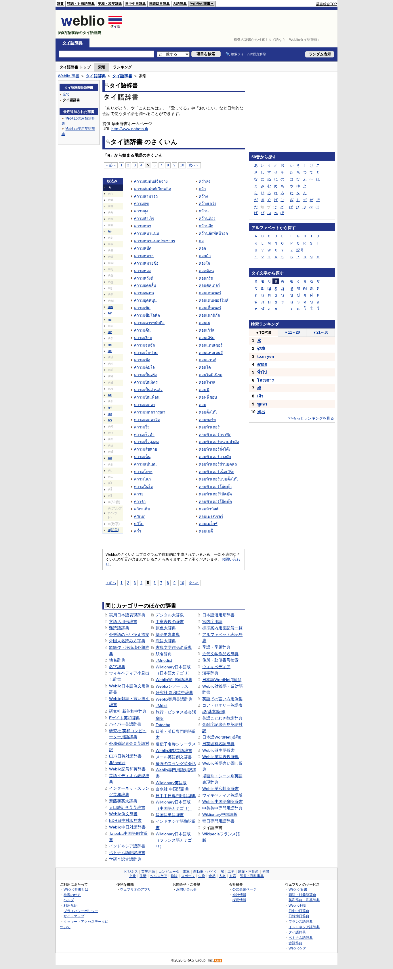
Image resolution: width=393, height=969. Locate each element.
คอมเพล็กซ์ (208, 524)
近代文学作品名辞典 (220, 653)
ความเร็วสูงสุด (146, 442)
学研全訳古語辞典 (125, 859)
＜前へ (111, 165)
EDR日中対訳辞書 (125, 820)
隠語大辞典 (166, 641)
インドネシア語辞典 (304, 927)
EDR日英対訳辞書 (125, 756)
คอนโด (205, 367)
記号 (300, 250)
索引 (102, 67)
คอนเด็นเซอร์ (210, 308)
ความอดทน (144, 293)
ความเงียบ (143, 338)
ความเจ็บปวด (146, 353)
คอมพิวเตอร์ (209, 427)
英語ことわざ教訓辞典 (222, 718)
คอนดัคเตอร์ (209, 285)
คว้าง (203, 196)
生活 (143, 876)
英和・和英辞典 (110, 3)
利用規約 (70, 905)
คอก (202, 248)
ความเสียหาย (145, 449)
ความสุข (141, 203)
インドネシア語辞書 (127, 846)
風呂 (261, 411)
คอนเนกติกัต (209, 315)
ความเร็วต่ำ (144, 434)
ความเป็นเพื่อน (146, 397)
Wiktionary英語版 (171, 782)
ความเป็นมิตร (146, 382)
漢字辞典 (210, 673)
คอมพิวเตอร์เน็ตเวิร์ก (216, 472)
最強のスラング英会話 (176, 763)
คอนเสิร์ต (207, 338)
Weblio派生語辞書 (218, 750)
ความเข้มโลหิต (147, 315)
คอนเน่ (204, 323)
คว (110, 420)
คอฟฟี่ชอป (208, 397)
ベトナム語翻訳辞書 (127, 852)
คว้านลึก (206, 226)
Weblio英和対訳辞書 (220, 788)
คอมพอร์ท (207, 420)
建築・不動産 (248, 871)
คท (110, 332)
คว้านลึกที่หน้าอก (213, 233)
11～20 (292, 332)
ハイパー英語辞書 (125, 724)
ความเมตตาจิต (147, 420)
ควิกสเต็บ (142, 509)
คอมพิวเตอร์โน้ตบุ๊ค (215, 494)
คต (110, 320)
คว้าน (204, 211)
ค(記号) (113, 530)
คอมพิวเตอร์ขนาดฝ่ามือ (219, 442)
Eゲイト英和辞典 (124, 718)
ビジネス (131, 871)
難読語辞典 (119, 628)
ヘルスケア (158, 876)
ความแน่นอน (145, 464)
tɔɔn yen (265, 356)
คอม (202, 405)
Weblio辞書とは (76, 889)
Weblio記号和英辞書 (127, 769)
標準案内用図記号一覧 (222, 628)
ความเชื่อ (142, 360)
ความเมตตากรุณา (149, 412)
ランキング (122, 67)
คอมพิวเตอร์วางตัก (215, 457)
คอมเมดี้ (206, 531)
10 (182, 165)
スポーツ (188, 876)
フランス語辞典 (301, 921)
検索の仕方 (72, 895)
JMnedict (117, 762)
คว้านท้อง (207, 218)
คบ (110, 351)
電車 (186, 871)
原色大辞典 (166, 628)
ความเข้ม (142, 308)
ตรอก (262, 364)
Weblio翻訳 (297, 905)
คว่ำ (137, 531)
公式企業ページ (244, 889)
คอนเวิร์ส (206, 330)
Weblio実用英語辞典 (174, 699)
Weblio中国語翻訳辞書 (222, 801)
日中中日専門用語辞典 (176, 795)
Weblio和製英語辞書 (174, 750)
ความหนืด (143, 248)
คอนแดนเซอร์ (210, 345)
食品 (212, 876)
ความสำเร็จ (144, 218)
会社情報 (239, 895)
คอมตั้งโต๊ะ (208, 412)
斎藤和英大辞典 (123, 801)
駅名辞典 (164, 654)
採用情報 (239, 900)
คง (110, 231)
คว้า (202, 189)
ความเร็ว (142, 427)
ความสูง (141, 211)
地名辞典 (117, 660)
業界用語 (148, 871)
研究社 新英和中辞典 (127, 711)
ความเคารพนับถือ (149, 323)
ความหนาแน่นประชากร (154, 241)
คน (110, 345)
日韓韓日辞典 (159, 3)
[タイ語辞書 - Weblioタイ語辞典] (91, 28)
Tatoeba (163, 724)
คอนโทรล (207, 382)
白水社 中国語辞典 (172, 789)
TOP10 (263, 332)
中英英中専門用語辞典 (222, 808)
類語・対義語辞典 (81, 3)
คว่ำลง (204, 181)
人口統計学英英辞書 (127, 807)
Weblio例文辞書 (123, 814)
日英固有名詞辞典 (218, 743)
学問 (265, 871)
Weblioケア (297, 948)
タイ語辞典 (72, 43)
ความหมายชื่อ (146, 263)
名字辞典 (117, 666)
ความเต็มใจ (144, 367)
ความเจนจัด (144, 345)
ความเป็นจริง (145, 375)
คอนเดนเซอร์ (210, 293)
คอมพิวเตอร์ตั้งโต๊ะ (215, 449)
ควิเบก (139, 516)
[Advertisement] (232, 24)
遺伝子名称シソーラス (176, 744)
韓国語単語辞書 (170, 814)
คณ (110, 307)
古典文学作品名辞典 (174, 647)
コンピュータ (169, 871)
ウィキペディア (216, 666)
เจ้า (260, 396)
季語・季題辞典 (216, 647)
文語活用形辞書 (123, 621)
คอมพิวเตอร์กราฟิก (215, 434)
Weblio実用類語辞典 (174, 679)
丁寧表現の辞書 (170, 621)
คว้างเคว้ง (207, 203)
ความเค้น (142, 330)
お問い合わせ (186, 889)
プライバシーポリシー (81, 911)
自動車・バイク (205, 871)
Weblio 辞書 (68, 76)
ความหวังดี (143, 278)
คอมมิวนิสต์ (209, 509)
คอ (110, 458)
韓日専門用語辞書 (218, 821)
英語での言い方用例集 (222, 699)
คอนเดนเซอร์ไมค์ (213, 300)
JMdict (161, 705)
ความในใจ (143, 486)
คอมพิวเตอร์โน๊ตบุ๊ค (215, 501)
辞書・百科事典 (252, 876)
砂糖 (261, 348)
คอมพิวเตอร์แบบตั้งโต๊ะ (219, 479)
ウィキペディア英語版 (222, 795)
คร (110, 407)
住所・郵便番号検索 (220, 660)
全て (66, 94)
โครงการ (265, 380)
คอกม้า (205, 256)
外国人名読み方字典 (127, 641)
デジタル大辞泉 (170, 615)
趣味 (174, 876)
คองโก (204, 263)
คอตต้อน (206, 271)
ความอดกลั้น (145, 285)
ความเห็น (142, 457)
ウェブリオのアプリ (135, 889)
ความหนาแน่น (146, 233)
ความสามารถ (146, 196)
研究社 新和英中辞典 (174, 692)
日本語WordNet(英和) (221, 737)
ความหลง (142, 271)
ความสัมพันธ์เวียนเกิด (152, 189)
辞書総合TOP (326, 4)
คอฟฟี (204, 390)
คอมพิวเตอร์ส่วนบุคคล (218, 464)
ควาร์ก (140, 501)
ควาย (139, 494)
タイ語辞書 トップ (75, 67)
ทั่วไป (262, 372)
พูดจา (262, 404)
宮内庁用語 (212, 621)
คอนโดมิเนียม (210, 375)
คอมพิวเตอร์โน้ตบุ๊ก (215, 486)
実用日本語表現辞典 (127, 615)
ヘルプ (69, 900)
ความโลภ (142, 479)
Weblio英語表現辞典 (220, 756)
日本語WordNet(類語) (221, 679)
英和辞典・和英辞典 (304, 900)
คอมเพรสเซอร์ (211, 516)
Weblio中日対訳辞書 (127, 827)
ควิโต (139, 524)
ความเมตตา (144, 405)
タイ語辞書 (122, 76)
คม (110, 395)
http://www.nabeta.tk (129, 128)
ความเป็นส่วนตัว (148, 390)
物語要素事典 (168, 634)
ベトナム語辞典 (301, 937)
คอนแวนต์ (207, 360)
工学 (231, 871)
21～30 (320, 332)
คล (110, 414)
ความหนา (142, 226)
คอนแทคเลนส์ (211, 353)
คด (110, 313)
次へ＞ (194, 165)
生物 (201, 876)
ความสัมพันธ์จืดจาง (151, 181)
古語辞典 (180, 3)
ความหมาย (144, 256)
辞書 (60, 3)
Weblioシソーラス (172, 686)
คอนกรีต (206, 278)
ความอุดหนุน (145, 300)
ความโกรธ (143, 472)
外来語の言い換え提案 (129, 634)
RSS (218, 960)
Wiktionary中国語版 (219, 814)
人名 (222, 876)
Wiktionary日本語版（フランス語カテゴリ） (174, 840)
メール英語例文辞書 (174, 757)
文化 (132, 876)
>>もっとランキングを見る (311, 418)
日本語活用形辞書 (218, 615)
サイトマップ (74, 916)
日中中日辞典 (135, 3)
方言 (232, 876)
